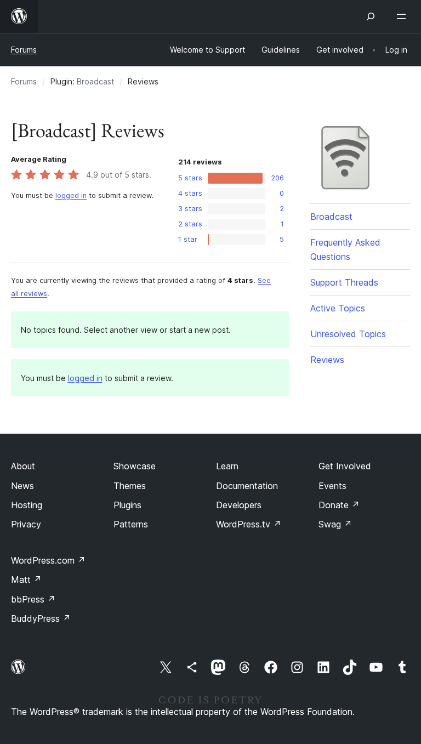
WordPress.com (48, 560)
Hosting (26, 504)
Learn (227, 466)
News (22, 485)
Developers (238, 504)
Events (332, 485)
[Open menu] (403, 16)
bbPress (33, 599)
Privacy (26, 524)
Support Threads (344, 282)
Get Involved (344, 466)
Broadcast (95, 81)
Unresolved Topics (348, 333)
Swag (335, 524)
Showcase (134, 466)
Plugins (127, 504)
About (23, 466)
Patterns (130, 524)
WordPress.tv (248, 524)
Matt (26, 579)
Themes (129, 485)
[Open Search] (370, 16)
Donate (339, 504)
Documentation (247, 485)
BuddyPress (41, 618)
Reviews (327, 359)
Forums (24, 49)
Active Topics (337, 308)
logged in (71, 195)
